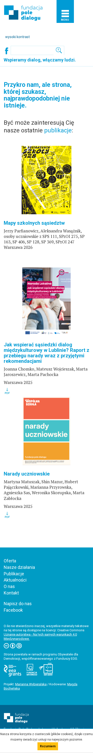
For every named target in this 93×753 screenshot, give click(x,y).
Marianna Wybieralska (31, 684)
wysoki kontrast (17, 37)
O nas (9, 586)
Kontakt (11, 592)
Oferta (10, 560)
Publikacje (14, 573)
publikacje (58, 130)
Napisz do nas (18, 603)
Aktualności (15, 580)
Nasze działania (19, 567)
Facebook (13, 610)
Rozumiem (48, 746)
